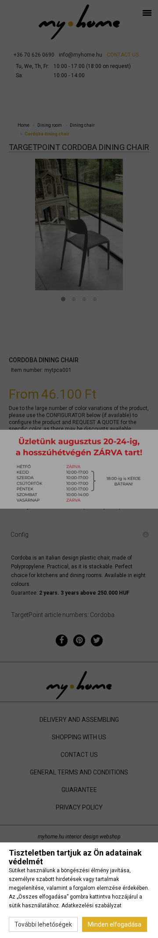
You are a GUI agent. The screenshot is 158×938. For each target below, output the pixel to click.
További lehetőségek (43, 924)
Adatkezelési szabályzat (91, 905)
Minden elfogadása (114, 924)
